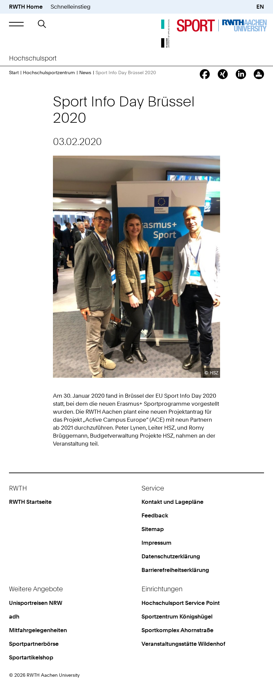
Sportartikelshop (31, 657)
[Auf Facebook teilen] (205, 74)
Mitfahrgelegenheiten (38, 630)
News (85, 72)
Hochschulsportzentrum (49, 72)
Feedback (154, 515)
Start (14, 72)
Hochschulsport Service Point (180, 603)
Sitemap (152, 529)
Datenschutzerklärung (170, 556)
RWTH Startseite (30, 501)
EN (260, 6)
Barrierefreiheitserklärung (175, 570)
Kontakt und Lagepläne (172, 501)
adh (14, 616)
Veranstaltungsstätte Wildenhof (183, 643)
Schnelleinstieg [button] (71, 6)
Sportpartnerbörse (34, 643)
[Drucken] (259, 74)
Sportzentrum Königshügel (176, 616)
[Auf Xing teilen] (223, 74)
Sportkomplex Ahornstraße (177, 630)
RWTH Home (26, 6)
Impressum (156, 542)
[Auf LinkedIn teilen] (241, 74)
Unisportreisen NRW (35, 603)
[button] (16, 24)
